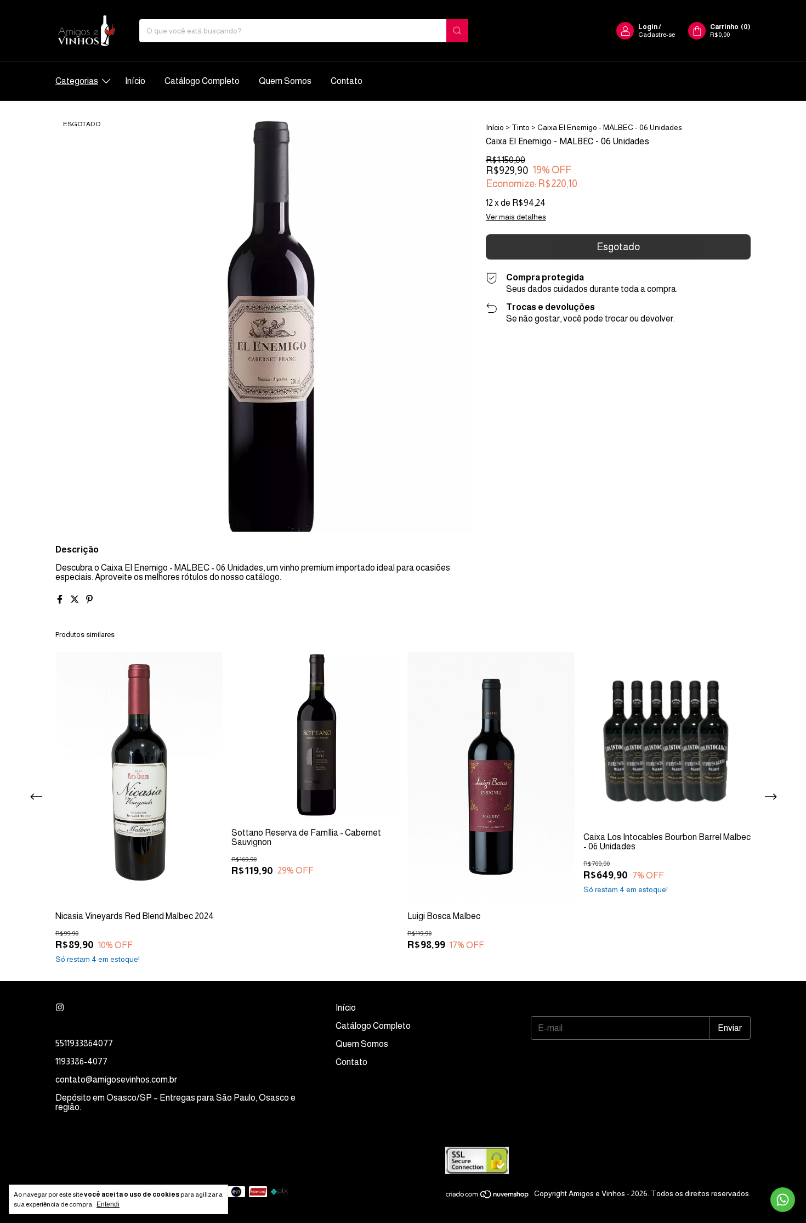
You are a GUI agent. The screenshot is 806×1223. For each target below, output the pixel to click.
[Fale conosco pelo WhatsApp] (782, 1199)
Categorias (76, 81)
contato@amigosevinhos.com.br (116, 1079)
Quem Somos (285, 81)
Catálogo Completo (202, 81)
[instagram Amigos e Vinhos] (59, 1007)
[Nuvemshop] (487, 1196)
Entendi (108, 1204)
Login (647, 27)
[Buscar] (457, 30)
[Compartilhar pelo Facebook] (60, 599)
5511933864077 (84, 1043)
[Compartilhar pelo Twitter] (75, 599)
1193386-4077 (81, 1061)
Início (135, 81)
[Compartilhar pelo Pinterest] (89, 599)
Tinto (521, 127)
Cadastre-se (656, 34)
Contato (346, 81)
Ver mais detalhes (516, 216)
